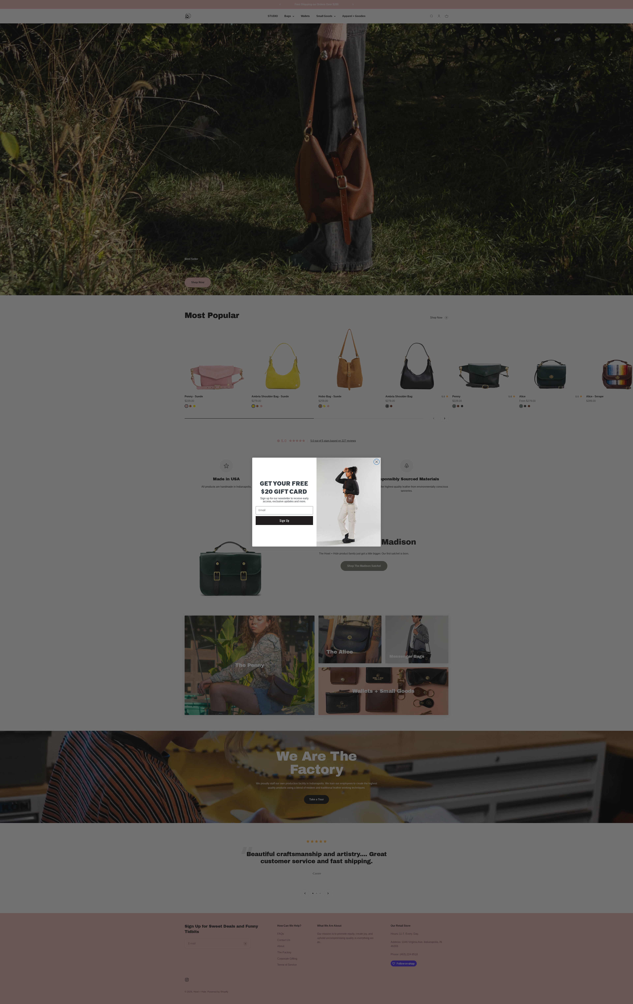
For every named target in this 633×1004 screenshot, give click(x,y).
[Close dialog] (376, 462)
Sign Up (284, 520)
